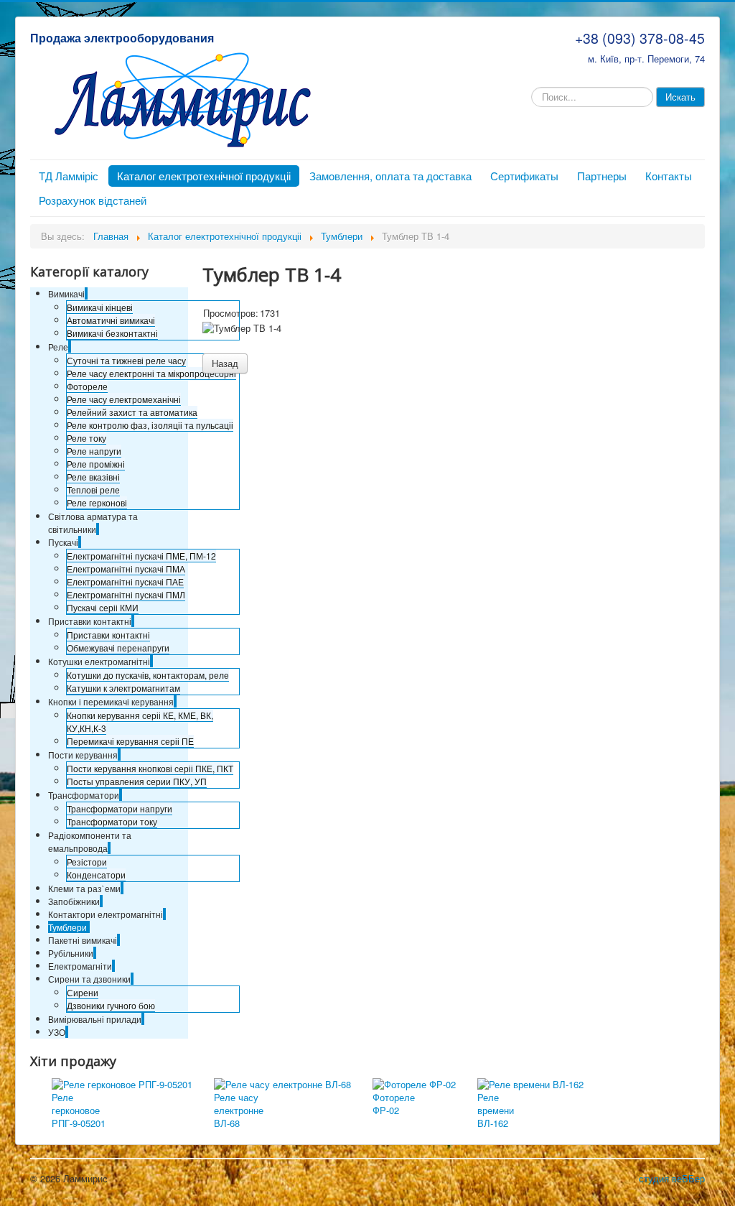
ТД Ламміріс (68, 175)
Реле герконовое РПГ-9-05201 (79, 1110)
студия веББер (672, 1178)
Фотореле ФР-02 (394, 1103)
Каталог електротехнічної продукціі (204, 175)
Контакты (668, 175)
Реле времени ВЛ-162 (495, 1110)
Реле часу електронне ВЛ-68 (238, 1110)
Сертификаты (524, 175)
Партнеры (602, 175)
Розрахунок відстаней (92, 200)
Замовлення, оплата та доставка (390, 175)
